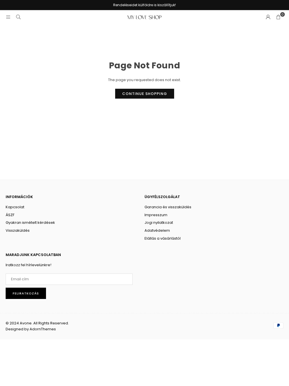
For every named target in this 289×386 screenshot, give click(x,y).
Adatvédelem (157, 230)
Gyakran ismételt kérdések (30, 222)
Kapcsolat (15, 207)
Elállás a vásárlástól (162, 238)
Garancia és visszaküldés (167, 207)
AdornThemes (43, 329)
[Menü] (8, 17)
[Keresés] (18, 17)
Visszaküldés (18, 230)
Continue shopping (144, 93)
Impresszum (155, 215)
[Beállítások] (268, 17)
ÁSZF (10, 215)
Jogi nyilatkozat (158, 222)
